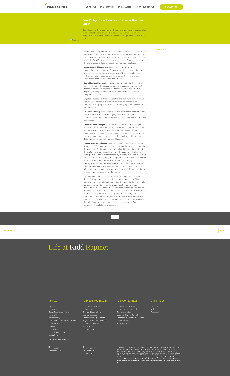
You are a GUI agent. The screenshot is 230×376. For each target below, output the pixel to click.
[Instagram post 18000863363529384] (170, 257)
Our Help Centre (145, 7)
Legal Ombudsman (57, 332)
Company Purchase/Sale (127, 309)
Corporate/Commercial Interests (130, 317)
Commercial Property (126, 306)
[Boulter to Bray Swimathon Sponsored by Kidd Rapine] (103, 259)
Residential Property (91, 306)
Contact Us (170, 7)
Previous (9, 230)
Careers (52, 306)
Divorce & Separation (92, 312)
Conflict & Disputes (91, 323)
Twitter (154, 309)
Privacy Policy (54, 317)
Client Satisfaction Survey (59, 312)
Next (223, 230)
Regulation (53, 335)
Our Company (107, 7)
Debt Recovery (123, 320)
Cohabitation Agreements (94, 317)
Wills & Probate (89, 309)
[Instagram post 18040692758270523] (148, 257)
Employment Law (90, 314)
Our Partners (54, 309)
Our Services (124, 7)
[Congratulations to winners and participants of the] (59, 261)
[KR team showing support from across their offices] (81, 271)
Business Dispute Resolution (129, 314)
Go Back (160, 49)
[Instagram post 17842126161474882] (126, 257)
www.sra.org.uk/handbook (147, 357)
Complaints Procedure (58, 329)
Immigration (88, 326)
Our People (90, 7)
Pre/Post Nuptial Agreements (95, 320)
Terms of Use (54, 314)
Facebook (155, 312)
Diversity (52, 326)
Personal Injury (89, 329)
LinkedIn (154, 306)
